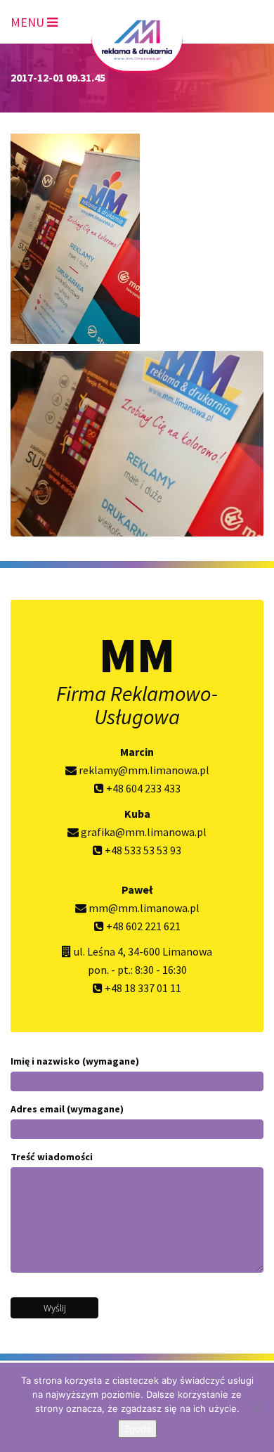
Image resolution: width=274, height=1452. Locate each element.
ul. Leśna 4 (98, 951)
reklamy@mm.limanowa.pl (143, 770)
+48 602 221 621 (142, 926)
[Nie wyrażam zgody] (256, 1408)
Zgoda (137, 1428)
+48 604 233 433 (142, 788)
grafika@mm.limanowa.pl (143, 832)
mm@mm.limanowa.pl (143, 908)
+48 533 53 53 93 (142, 850)
